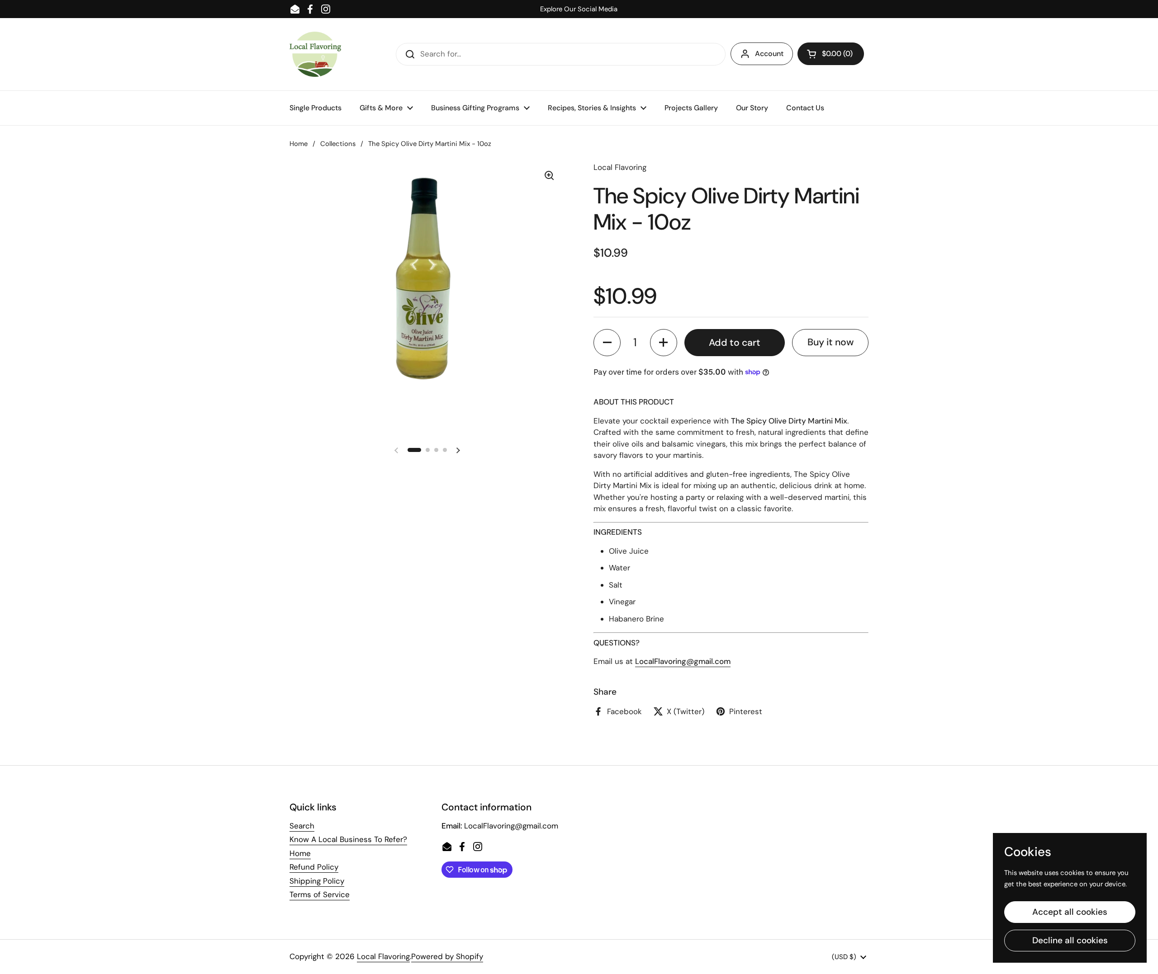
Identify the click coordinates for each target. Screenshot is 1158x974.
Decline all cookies (1070, 940)
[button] (830, 53)
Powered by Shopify (447, 956)
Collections (338, 143)
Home (299, 143)
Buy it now (830, 342)
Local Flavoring (383, 956)
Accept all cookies (1069, 912)
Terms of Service (320, 894)
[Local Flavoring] (315, 54)
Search (302, 826)
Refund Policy (314, 867)
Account (769, 53)
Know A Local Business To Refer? (348, 839)
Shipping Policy (317, 881)
